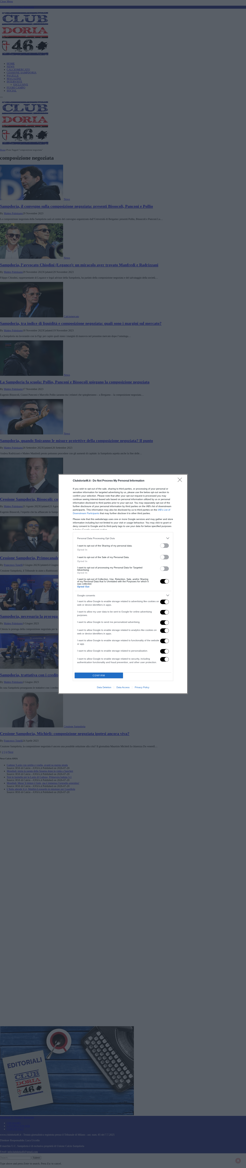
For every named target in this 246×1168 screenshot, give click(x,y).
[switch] (164, 545)
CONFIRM (99, 675)
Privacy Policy (142, 687)
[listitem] (123, 538)
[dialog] (123, 584)
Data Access (123, 687)
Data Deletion (104, 687)
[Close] (181, 481)
